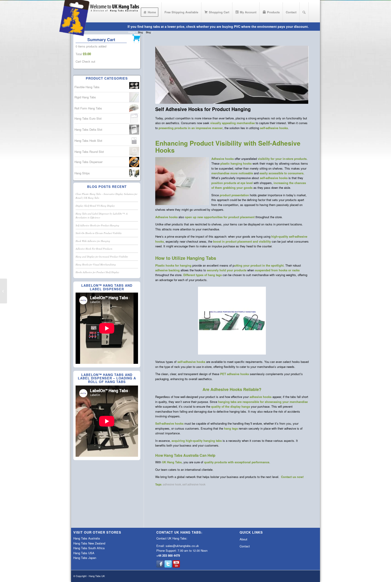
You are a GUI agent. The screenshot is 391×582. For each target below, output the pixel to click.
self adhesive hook (193, 484)
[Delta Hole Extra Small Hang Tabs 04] (232, 75)
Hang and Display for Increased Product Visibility (102, 256)
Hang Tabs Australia (86, 538)
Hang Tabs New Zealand (89, 543)
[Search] (304, 12)
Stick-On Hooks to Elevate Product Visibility (99, 233)
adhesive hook (172, 484)
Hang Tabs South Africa (89, 548)
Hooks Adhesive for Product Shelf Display (97, 272)
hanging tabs (227, 402)
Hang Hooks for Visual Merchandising (96, 264)
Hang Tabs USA (83, 553)
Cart (78, 61)
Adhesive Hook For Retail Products (94, 248)
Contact (245, 546)
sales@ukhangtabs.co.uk (182, 546)
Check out (88, 61)
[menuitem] (150, 12)
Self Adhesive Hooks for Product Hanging (97, 225)
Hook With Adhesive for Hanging (93, 241)
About (243, 539)
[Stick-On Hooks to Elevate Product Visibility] (3, 291)
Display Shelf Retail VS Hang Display (95, 205)
